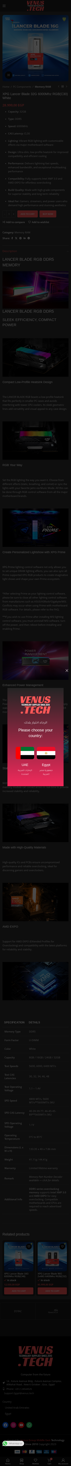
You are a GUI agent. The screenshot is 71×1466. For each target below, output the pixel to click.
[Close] (67, 670)
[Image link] (25, 752)
